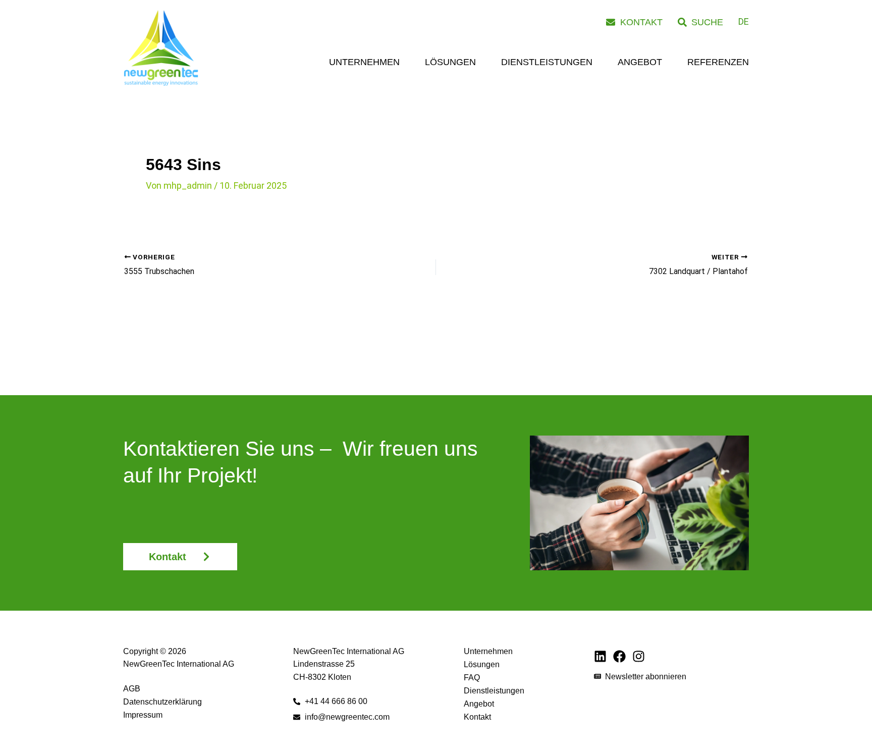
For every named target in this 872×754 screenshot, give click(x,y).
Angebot (640, 62)
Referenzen (718, 62)
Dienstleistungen (546, 62)
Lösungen (450, 62)
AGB (131, 688)
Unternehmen (364, 62)
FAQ (472, 677)
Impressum (142, 715)
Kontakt (477, 717)
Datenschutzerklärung (162, 701)
